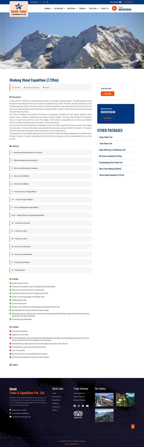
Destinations (56, 396)
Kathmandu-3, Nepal (19, 410)
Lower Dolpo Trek (105, 143)
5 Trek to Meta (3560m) (20, 184)
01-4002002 (16, 413)
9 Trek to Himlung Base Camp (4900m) (25, 207)
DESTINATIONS (58, 8)
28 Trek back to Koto (19, 239)
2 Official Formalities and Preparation (25, 160)
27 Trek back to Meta (19, 231)
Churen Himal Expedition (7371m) (111, 175)
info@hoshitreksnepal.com (21, 417)
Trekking (55, 403)
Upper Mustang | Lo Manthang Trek (112, 149)
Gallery (54, 410)
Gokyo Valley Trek (105, 137)
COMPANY (47, 8)
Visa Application (79, 393)
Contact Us (56, 407)
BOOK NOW (107, 93)
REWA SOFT (75, 444)
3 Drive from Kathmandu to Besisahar (25, 168)
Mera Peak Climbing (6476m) (110, 168)
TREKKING (82, 8)
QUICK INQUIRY (128, 2)
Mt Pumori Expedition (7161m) (110, 156)
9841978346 (125, 9)
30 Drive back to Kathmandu (22, 254)
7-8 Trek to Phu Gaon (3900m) (22, 199)
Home (54, 393)
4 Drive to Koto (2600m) (20, 176)
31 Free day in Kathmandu (21, 262)
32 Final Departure (18, 270)
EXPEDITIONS (71, 8)
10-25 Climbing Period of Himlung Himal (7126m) (28, 215)
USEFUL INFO (93, 8)
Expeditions (56, 400)
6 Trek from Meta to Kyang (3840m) (24, 192)
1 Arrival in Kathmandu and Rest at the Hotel (27, 152)
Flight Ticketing (79, 396)
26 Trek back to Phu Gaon (21, 223)
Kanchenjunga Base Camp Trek (110, 162)
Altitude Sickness (80, 400)
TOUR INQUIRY (107, 118)
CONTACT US (105, 8)
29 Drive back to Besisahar (21, 246)
